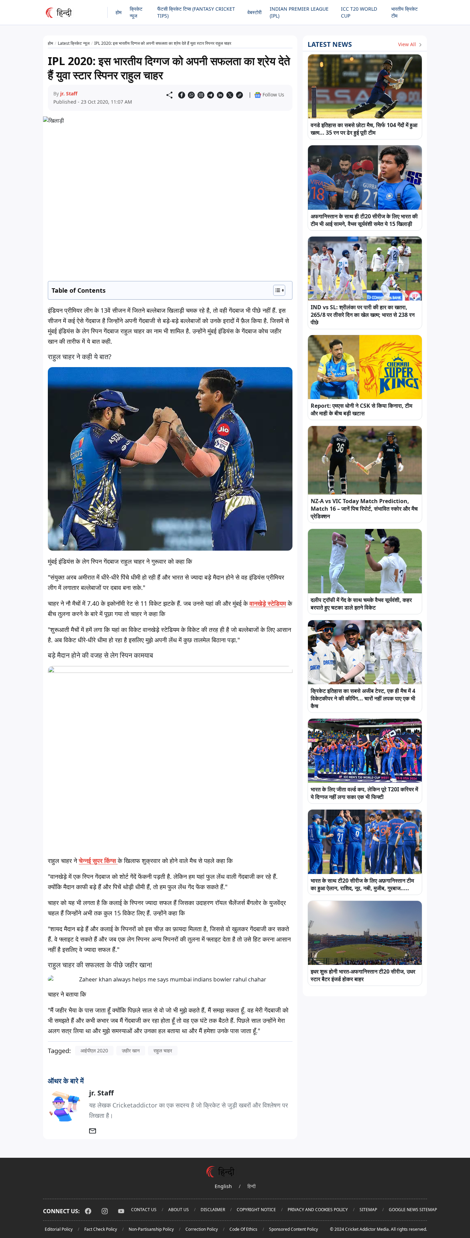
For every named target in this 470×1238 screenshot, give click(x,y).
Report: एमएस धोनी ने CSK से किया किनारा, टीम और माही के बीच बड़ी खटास (361, 409)
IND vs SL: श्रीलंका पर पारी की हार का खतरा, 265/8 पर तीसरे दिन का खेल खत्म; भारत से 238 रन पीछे (363, 314)
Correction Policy (201, 1229)
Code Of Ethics (243, 1229)
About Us (178, 1210)
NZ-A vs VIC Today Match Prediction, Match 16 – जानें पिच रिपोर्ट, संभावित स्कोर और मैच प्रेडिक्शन (364, 508)
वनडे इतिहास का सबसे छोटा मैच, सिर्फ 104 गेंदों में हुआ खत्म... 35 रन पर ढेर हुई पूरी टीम (364, 128)
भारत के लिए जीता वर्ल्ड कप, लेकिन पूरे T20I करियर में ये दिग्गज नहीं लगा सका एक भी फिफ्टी (364, 793)
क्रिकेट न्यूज (136, 12)
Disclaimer (213, 1210)
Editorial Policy (59, 1229)
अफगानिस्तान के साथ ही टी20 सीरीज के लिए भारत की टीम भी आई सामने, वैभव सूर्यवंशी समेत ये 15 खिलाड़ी (364, 220)
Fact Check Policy (100, 1229)
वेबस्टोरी (254, 12)
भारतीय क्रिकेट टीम (404, 12)
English (223, 1186)
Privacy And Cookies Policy (318, 1210)
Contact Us (144, 1210)
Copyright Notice (256, 1210)
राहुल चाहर (162, 1050)
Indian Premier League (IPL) (299, 12)
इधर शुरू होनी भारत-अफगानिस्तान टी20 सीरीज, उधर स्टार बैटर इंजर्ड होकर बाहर (363, 975)
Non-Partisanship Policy (151, 1229)
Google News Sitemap (413, 1210)
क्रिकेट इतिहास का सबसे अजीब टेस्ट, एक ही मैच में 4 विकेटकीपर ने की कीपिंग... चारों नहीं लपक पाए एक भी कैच (363, 698)
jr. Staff (68, 93)
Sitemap (368, 1210)
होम (118, 12)
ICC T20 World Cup (359, 12)
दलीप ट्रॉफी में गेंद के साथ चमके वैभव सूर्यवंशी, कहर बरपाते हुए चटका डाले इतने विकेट (361, 603)
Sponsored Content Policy (293, 1229)
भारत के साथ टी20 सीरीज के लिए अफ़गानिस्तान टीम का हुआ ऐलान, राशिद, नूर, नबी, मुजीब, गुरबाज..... (362, 884)
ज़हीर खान (131, 1050)
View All (407, 44)
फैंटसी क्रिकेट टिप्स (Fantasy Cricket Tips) (196, 12)
